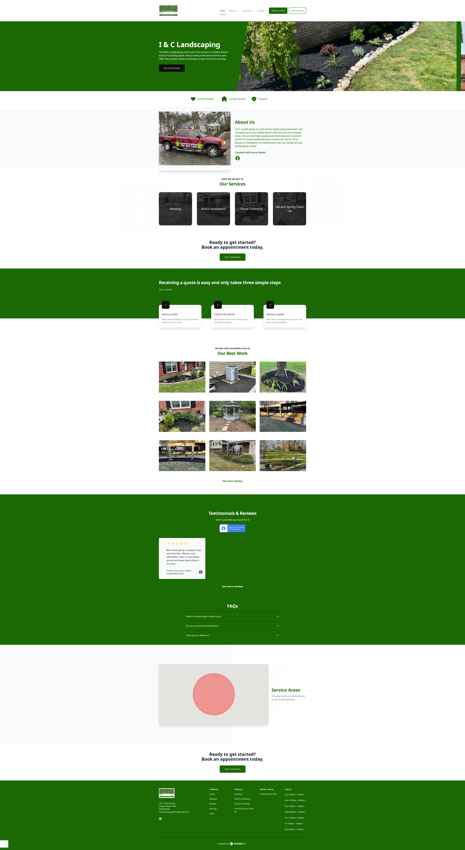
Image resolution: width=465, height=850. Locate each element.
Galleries (213, 799)
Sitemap (213, 808)
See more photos (232, 481)
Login (211, 813)
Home (222, 11)
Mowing (238, 794)
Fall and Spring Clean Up (244, 810)
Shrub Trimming (241, 803)
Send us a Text (278, 10)
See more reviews (232, 586)
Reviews (261, 11)
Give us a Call (297, 10)
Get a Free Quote (172, 68)
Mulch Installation (242, 799)
